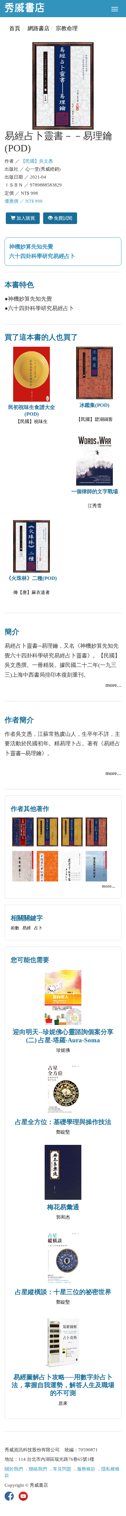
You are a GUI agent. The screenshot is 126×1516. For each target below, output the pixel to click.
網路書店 (39, 28)
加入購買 (25, 218)
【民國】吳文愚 (37, 161)
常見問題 (62, 1469)
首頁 (14, 28)
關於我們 (14, 1469)
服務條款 (86, 1469)
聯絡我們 (38, 1469)
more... (113, 685)
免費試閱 (62, 218)
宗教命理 (67, 28)
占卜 (38, 928)
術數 (15, 928)
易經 (26, 928)
